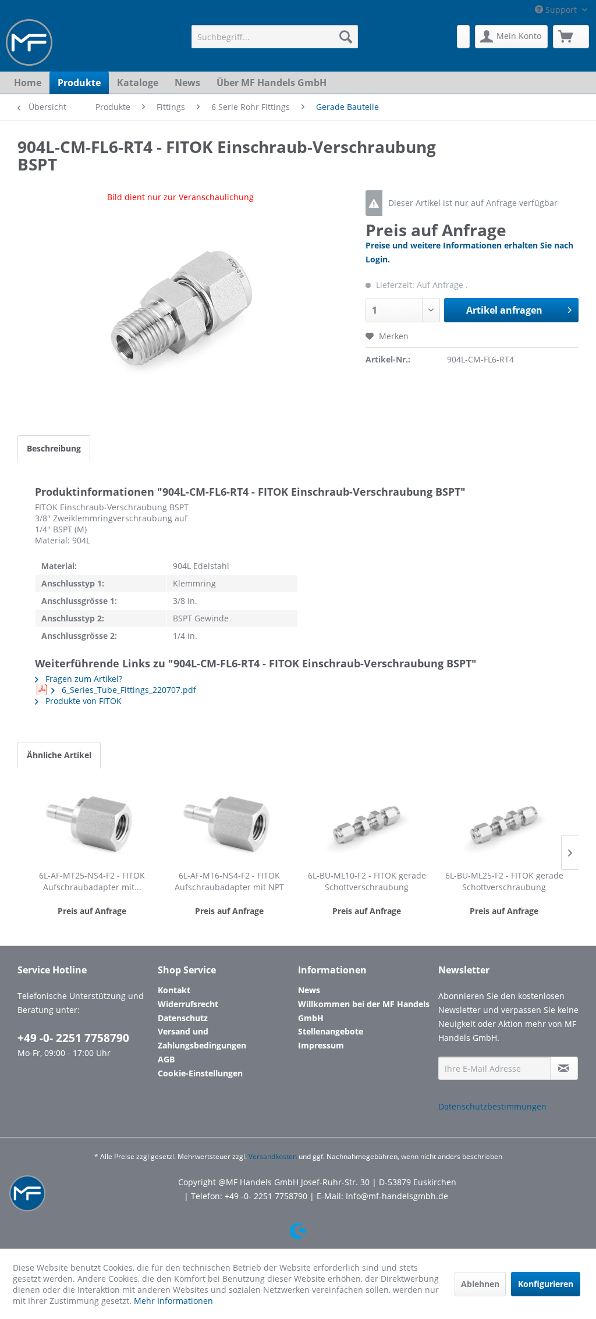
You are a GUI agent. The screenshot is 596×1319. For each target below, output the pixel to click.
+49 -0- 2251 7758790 (73, 1038)
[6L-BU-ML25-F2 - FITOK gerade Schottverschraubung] (504, 823)
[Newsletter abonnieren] (564, 1068)
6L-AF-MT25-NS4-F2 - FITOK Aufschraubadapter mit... (92, 881)
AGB (166, 1059)
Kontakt (174, 990)
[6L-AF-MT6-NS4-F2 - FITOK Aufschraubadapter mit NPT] (229, 823)
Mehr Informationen (173, 1300)
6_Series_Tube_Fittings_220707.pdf (127, 689)
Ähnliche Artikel (59, 754)
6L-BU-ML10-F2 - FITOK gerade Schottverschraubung (367, 881)
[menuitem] (275, 36)
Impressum (321, 1045)
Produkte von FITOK (82, 700)
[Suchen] (346, 36)
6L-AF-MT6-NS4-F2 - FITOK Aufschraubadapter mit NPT (229, 881)
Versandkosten (273, 1156)
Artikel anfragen (504, 310)
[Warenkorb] (571, 36)
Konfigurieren (545, 1283)
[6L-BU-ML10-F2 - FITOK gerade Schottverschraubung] (367, 823)
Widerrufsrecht (188, 1003)
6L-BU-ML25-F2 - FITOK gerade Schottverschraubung (504, 881)
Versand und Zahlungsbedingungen (202, 1038)
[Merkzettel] (463, 36)
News (309, 990)
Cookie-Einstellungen (200, 1073)
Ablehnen (480, 1283)
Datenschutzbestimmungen (492, 1106)
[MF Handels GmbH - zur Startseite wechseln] (29, 42)
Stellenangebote (330, 1031)
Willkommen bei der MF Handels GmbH (364, 1010)
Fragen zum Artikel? (82, 678)
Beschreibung (54, 448)
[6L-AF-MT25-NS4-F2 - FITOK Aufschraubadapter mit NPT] (92, 823)
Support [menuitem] (561, 9)
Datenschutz (183, 1017)
